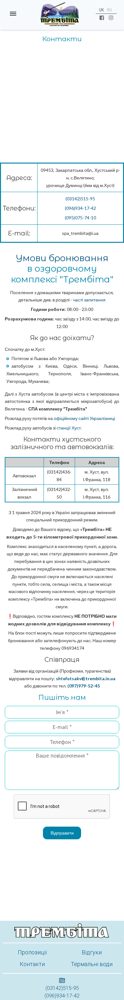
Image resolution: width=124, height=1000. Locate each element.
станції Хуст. (69, 427)
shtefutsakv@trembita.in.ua (85, 678)
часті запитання (89, 299)
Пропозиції (32, 952)
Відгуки (92, 952)
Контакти (32, 964)
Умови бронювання (62, 258)
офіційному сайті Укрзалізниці (84, 418)
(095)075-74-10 (80, 217)
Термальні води (92, 964)
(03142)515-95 (80, 198)
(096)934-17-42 (80, 208)
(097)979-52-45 (83, 685)
